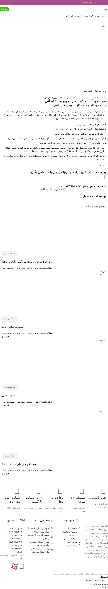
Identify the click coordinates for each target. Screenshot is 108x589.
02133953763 (87, 3)
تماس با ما (4, 9)
